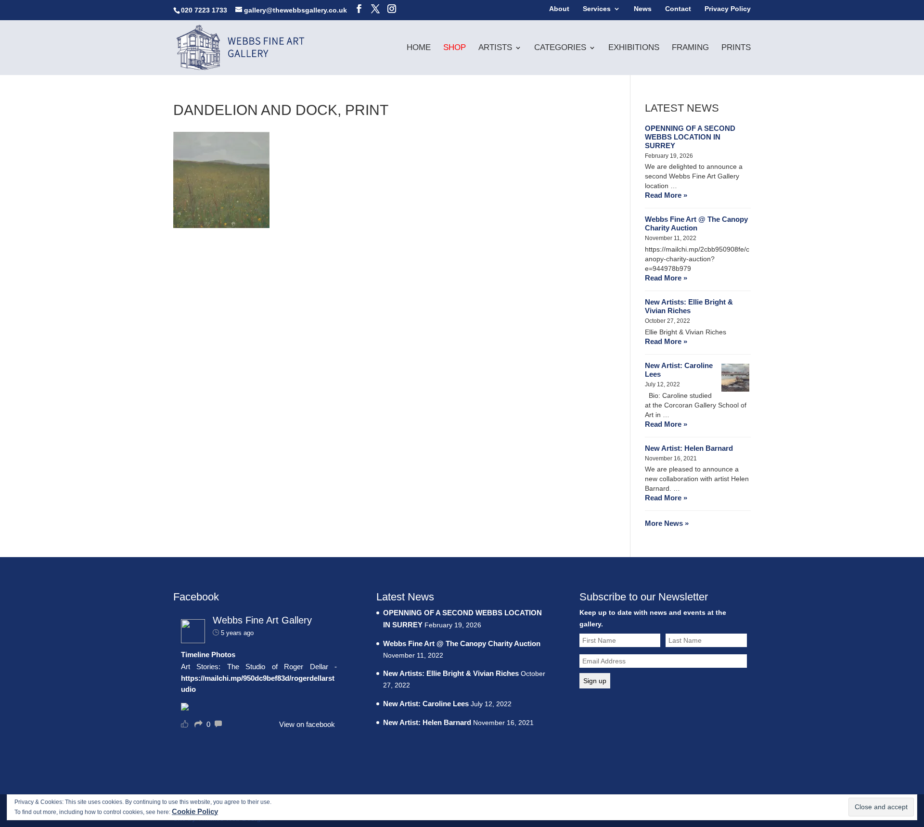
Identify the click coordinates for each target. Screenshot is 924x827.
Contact (678, 9)
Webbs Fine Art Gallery (262, 620)
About (559, 9)
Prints (736, 48)
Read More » (666, 195)
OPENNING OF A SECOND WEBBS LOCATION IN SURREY (690, 137)
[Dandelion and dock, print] (221, 225)
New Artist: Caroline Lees (679, 369)
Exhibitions (633, 48)
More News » (667, 523)
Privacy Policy (728, 9)
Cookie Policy (195, 811)
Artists (495, 48)
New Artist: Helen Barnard (689, 448)
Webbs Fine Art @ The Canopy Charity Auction (696, 223)
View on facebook (307, 724)
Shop (454, 48)
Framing (690, 48)
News (643, 9)
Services (597, 9)
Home (419, 48)
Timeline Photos (208, 654)
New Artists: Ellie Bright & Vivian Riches (689, 306)
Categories (560, 48)
